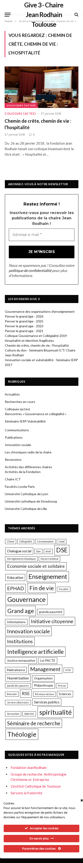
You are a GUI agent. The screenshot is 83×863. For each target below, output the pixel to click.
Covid (62, 541)
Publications (14, 437)
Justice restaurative (21, 660)
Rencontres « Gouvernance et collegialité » (35, 414)
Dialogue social (19, 551)
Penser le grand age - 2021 (24, 331)
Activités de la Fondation (23, 472)
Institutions (20, 641)
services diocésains (18, 702)
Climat (10, 541)
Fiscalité (63, 589)
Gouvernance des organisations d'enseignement (40, 311)
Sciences (65, 694)
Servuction (13, 713)
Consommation (45, 541)
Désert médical (49, 558)
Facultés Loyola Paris (20, 486)
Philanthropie (43, 685)
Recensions (13, 459)
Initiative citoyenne (52, 621)
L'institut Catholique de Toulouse (36, 786)
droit (48, 551)
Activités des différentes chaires (28, 467)
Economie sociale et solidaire (36, 566)
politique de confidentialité (30, 270)
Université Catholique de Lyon (26, 494)
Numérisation (18, 678)
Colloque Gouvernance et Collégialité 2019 (36, 336)
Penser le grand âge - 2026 (24, 316)
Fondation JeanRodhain (29, 767)
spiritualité (55, 712)
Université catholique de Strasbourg (31, 501)
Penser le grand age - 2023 (24, 326)
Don (38, 551)
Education (15, 577)
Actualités (12, 394)
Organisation (43, 678)
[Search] (76, 14)
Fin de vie (42, 588)
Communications (17, 430)
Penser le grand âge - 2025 (24, 321)
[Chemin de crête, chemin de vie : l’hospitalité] (41, 87)
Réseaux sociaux (44, 694)
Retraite (12, 694)
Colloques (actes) (21, 105)
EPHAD (15, 588)
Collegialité (25, 541)
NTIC (68, 670)
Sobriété (29, 713)
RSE (26, 693)
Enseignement (48, 576)
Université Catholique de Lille (26, 509)
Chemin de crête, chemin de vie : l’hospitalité (37, 345)
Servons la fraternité (26, 793)
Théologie (21, 734)
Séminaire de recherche (33, 723)
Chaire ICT (13, 479)
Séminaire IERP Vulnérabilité (25, 421)
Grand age (20, 610)
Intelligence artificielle (35, 651)
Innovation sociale (18, 445)
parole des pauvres (18, 685)
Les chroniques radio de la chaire (28, 452)
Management (45, 669)
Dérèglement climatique (21, 558)
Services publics (46, 702)
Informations (16, 622)
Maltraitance (16, 670)
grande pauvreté (50, 612)
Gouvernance (26, 599)
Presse (62, 685)
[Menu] (8, 14)
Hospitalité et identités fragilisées (29, 340)
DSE (62, 550)
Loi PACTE (47, 660)
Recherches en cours (20, 402)
